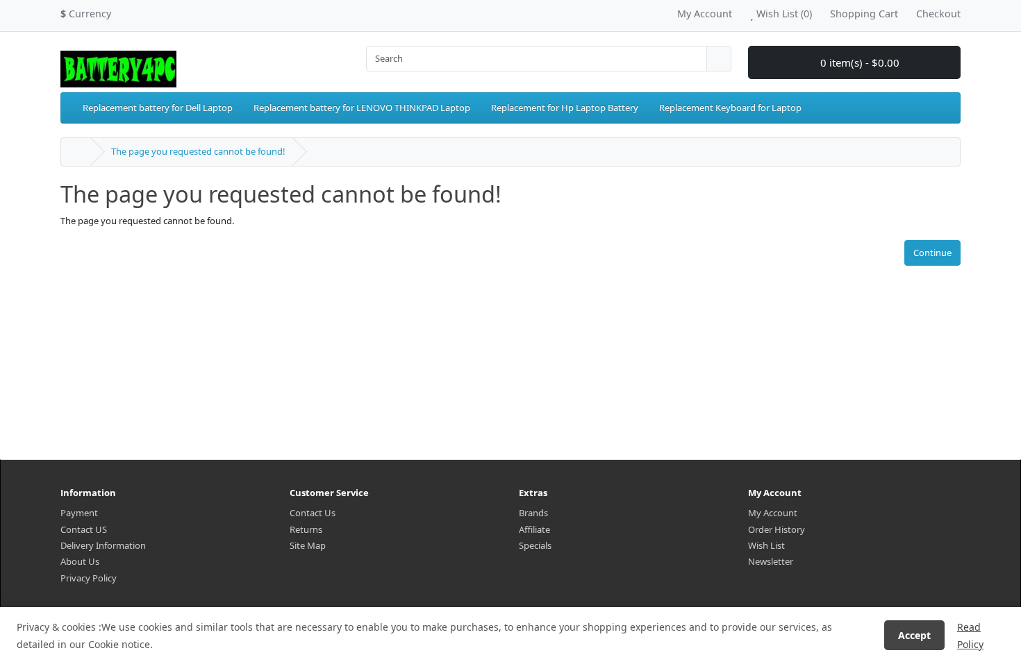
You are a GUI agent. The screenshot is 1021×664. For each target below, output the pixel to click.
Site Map (308, 545)
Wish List (766, 545)
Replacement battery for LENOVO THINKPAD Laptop (362, 107)
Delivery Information (103, 545)
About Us (79, 561)
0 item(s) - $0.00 (858, 62)
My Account (772, 512)
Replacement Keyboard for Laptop (730, 107)
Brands (533, 512)
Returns (306, 529)
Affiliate (534, 529)
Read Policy (970, 635)
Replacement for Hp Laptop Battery (564, 107)
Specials (535, 545)
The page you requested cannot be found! (198, 151)
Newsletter (770, 561)
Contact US (83, 529)
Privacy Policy (88, 578)
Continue (932, 252)
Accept (914, 635)
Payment (79, 512)
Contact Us (312, 512)
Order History (776, 529)
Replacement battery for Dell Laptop (158, 107)
